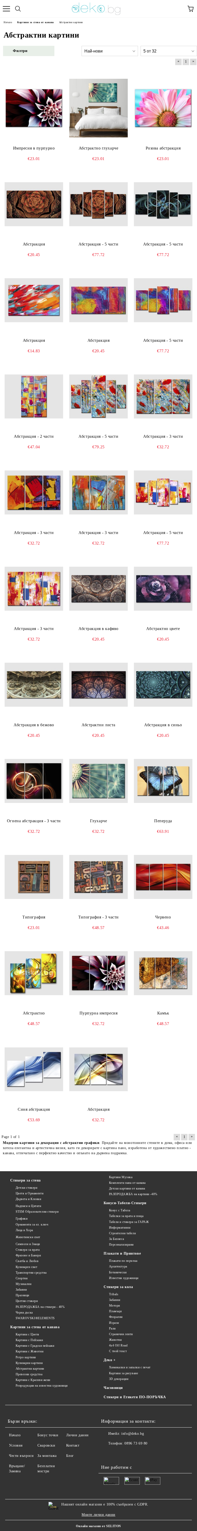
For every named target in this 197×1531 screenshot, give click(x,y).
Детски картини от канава (127, 1188)
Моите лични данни (98, 1515)
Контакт (73, 1445)
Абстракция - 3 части (163, 436)
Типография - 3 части (98, 917)
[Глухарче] (98, 781)
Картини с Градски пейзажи (35, 1346)
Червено (163, 917)
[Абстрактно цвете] (163, 589)
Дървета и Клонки (28, 1199)
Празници (22, 1295)
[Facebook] (108, 1454)
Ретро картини (26, 1357)
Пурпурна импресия (99, 1013)
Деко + (109, 1360)
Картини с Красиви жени (33, 1380)
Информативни (119, 1227)
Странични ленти (121, 1334)
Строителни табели (122, 1233)
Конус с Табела (119, 1210)
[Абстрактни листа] (98, 685)
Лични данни (77, 1435)
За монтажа (47, 1456)
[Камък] (163, 973)
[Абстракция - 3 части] (163, 396)
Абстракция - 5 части (98, 244)
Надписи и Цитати (28, 1206)
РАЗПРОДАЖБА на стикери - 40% (40, 1307)
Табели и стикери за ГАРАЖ (129, 1222)
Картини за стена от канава (35, 1327)
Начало (15, 1435)
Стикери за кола (118, 1287)
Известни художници (124, 1278)
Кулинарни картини (29, 1363)
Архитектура (118, 1266)
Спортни (21, 1278)
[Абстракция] (34, 204)
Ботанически (118, 1272)
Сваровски (46, 1445)
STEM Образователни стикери (37, 1211)
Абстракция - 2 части (34, 436)
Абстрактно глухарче (99, 148)
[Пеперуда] (163, 781)
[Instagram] (119, 1454)
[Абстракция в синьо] (163, 685)
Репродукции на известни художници (42, 1385)
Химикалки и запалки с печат (130, 1367)
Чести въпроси (21, 1456)
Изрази (114, 1323)
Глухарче (98, 821)
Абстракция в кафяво (98, 628)
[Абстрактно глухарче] (98, 108)
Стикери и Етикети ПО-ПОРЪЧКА (135, 1397)
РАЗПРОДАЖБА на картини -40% (133, 1194)
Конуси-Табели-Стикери (125, 1203)
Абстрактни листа (98, 725)
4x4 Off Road (118, 1345)
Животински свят (28, 1237)
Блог (70, 1456)
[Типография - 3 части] (98, 877)
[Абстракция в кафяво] (98, 589)
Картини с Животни (29, 1351)
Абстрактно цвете (163, 628)
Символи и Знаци (28, 1244)
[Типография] (34, 877)
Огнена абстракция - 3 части (34, 821)
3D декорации (118, 1379)
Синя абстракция (34, 1109)
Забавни (21, 1289)
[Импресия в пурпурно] (34, 108)
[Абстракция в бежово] (34, 685)
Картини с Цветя (27, 1334)
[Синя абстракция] (34, 1069)
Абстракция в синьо (163, 725)
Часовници (113, 1388)
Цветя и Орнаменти (29, 1193)
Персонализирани (121, 1244)
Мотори (114, 1305)
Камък (163, 1013)
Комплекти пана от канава (127, 1183)
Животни (115, 1340)
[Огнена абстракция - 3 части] (34, 781)
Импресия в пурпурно (34, 148)
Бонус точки (47, 1435)
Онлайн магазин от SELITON (98, 1526)
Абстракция (34, 244)
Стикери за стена (25, 1180)
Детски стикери (26, 1187)
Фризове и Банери (28, 1255)
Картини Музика (120, 1177)
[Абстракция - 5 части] (98, 204)
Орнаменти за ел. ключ (32, 1224)
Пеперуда (163, 821)
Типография (33, 917)
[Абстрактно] (34, 973)
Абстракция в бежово (34, 725)
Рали (112, 1328)
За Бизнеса (116, 1239)
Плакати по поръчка (123, 1261)
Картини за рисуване (123, 1373)
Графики (21, 1218)
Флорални (116, 1317)
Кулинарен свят (26, 1267)
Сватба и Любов (27, 1261)
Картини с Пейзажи (29, 1340)
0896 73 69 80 (135, 1443)
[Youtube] (130, 1454)
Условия (16, 1445)
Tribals (113, 1294)
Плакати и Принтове (122, 1253)
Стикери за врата (28, 1250)
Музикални (24, 1284)
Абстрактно (34, 1013)
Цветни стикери (27, 1301)
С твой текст (118, 1351)
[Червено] (163, 877)
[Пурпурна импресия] (98, 973)
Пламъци (115, 1311)
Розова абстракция (163, 148)
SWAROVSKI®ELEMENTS (35, 1318)
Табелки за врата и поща (126, 1216)
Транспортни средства (31, 1272)
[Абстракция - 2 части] (34, 396)
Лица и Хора (24, 1230)
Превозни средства (29, 1374)
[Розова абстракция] (163, 108)
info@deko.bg (132, 1434)
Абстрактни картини (30, 1368)
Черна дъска (24, 1312)
